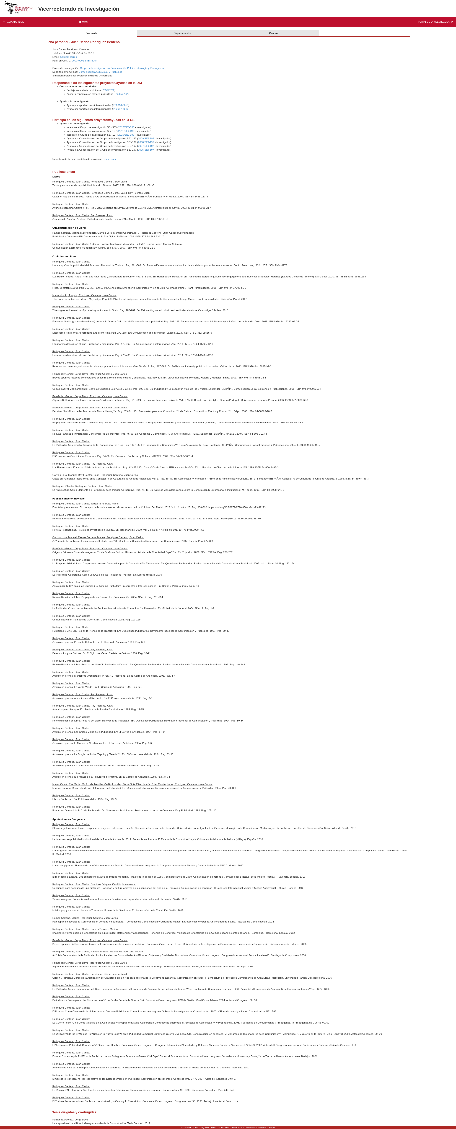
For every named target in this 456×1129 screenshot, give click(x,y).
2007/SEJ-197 (146, 146)
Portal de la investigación (434, 22)
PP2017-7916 (120, 108)
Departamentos (182, 33)
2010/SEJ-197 (126, 134)
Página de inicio (14, 22)
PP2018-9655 (120, 105)
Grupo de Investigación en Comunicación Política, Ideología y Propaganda (122, 68)
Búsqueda (91, 33)
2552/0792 (108, 90)
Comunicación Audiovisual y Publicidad (100, 71)
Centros (273, 33)
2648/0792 (122, 93)
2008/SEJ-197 (146, 142)
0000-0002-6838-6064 (84, 60)
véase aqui (109, 159)
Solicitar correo (68, 56)
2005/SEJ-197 (146, 149)
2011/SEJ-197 (126, 131)
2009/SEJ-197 (146, 138)
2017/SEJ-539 (126, 127)
